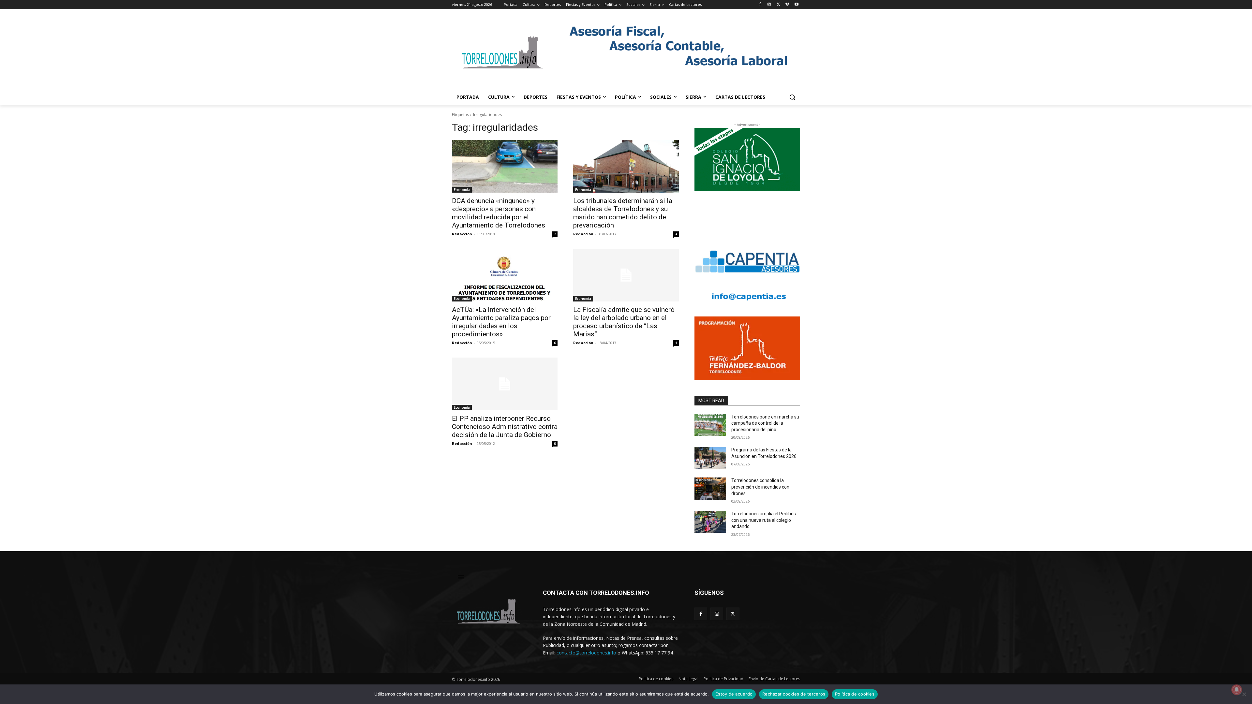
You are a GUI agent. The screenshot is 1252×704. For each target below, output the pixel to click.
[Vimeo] (787, 4)
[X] (778, 4)
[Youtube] (796, 4)
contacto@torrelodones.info (586, 653)
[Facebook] (760, 4)
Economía (462, 189)
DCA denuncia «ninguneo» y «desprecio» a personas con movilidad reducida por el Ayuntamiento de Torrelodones (498, 213)
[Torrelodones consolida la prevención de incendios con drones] (710, 488)
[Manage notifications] (1236, 689)
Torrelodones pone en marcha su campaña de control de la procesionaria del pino (765, 423)
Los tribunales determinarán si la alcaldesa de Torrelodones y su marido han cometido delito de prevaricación (622, 213)
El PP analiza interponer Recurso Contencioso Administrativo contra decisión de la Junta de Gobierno (505, 427)
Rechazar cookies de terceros (793, 694)
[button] (792, 97)
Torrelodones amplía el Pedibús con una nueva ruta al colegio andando (763, 520)
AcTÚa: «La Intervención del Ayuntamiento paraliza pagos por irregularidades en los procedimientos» (501, 322)
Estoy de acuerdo (734, 694)
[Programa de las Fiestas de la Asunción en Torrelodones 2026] (710, 458)
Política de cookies (854, 694)
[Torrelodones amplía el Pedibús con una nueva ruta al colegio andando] (710, 522)
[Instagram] (769, 4)
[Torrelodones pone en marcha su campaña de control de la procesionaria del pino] (710, 425)
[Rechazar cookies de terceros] (1244, 694)
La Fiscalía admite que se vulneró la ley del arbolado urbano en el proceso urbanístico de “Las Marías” (624, 322)
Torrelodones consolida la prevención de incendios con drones (760, 487)
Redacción (462, 233)
